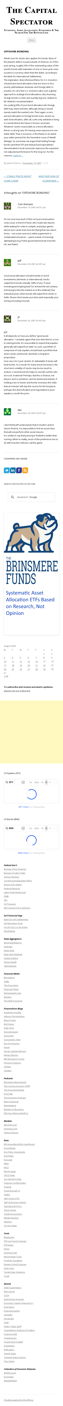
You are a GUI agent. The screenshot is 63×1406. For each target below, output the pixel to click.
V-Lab (6, 1276)
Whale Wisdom (11, 1217)
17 (5, 665)
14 (36, 661)
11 (13, 661)
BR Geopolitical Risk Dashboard (19, 1144)
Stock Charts (10, 1210)
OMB (6, 896)
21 (36, 665)
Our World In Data (12, 1179)
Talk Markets (10, 966)
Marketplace (10, 1105)
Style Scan (9, 1268)
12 (21, 661)
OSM (6, 1322)
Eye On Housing (11, 1043)
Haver (7, 1047)
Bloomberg (9, 977)
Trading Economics (13, 1214)
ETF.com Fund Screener (15, 1241)
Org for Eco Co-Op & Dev (16, 927)
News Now (9, 950)
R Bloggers (9, 1349)
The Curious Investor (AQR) (17, 1086)
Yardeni (7, 1070)
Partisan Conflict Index (15, 1183)
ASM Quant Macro (12, 1287)
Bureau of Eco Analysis (15, 869)
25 (13, 669)
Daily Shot (9, 1028)
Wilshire (8, 1221)
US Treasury (10, 904)
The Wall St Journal (13, 1000)
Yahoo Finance (11, 1132)
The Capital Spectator (31, 15)
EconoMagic (10, 1148)
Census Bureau (11, 876)
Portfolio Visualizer (13, 1260)
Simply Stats (10, 1353)
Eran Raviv (9, 1307)
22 (44, 665)
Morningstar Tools (13, 1256)
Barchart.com (10, 1124)
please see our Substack (17, 690)
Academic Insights (12, 1012)
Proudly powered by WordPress (18, 1400)
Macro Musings (11, 1101)
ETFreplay (9, 1245)
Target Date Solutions (14, 1272)
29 (44, 669)
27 (29, 669)
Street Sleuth (10, 962)
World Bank (9, 931)
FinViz (7, 1248)
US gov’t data (10, 1225)
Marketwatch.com (12, 993)
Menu (31, 40)
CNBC (6, 981)
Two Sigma (9, 1361)
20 (29, 665)
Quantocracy (10, 1338)
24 (5, 669)
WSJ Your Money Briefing (16, 1113)
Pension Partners (12, 1062)
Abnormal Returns (13, 942)
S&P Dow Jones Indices (15, 1202)
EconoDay (9, 1376)
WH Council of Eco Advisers (17, 907)
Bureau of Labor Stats (14, 873)
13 (29, 661)
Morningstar (10, 1171)
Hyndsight (9, 1318)
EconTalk (8, 1093)
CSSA (6, 1295)
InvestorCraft (10, 1252)
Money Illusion (11, 1055)
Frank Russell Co (12, 1190)
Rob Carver (9, 1291)
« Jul (6, 676)
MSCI (6, 1167)
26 (21, 669)
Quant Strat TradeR (13, 1341)
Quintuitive (9, 1345)
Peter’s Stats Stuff (12, 1326)
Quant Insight (10, 1334)
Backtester (9, 1237)
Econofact (9, 1035)
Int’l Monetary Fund (13, 923)
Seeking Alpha (11, 958)
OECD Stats (9, 1175)
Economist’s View (12, 1039)
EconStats (9, 1155)
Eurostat (8, 1159)
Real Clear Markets (13, 954)
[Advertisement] (31, 731)
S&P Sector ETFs (12, 1198)
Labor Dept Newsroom (15, 892)
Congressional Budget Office (18, 880)
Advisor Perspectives (14, 1016)
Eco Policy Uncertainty (14, 1152)
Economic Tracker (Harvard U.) (18, 1303)
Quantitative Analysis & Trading (19, 1330)
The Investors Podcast (15, 1097)
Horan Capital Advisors (15, 1051)
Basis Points (10, 1020)
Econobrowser (11, 1031)
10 (5, 661)
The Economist (11, 985)
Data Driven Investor (14, 1299)
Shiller (7, 1194)
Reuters (8, 997)
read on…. (18, 155)
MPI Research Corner (14, 1059)
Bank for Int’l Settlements (16, 919)
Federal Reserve (12, 888)
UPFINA (7, 1066)
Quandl (7, 1186)
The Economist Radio (14, 1090)
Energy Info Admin (13, 884)
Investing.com (10, 1128)
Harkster (8, 946)
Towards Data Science (15, 1357)
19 (21, 665)
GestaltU (8, 1314)
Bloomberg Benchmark (15, 1082)
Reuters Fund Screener (15, 1264)
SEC (6, 900)
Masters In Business (14, 1109)
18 (13, 665)
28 (36, 669)
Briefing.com (10, 1372)
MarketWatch (10, 1380)
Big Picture (9, 1024)
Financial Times (11, 989)
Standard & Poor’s (13, 1206)
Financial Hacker (12, 1310)
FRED (6, 1163)
